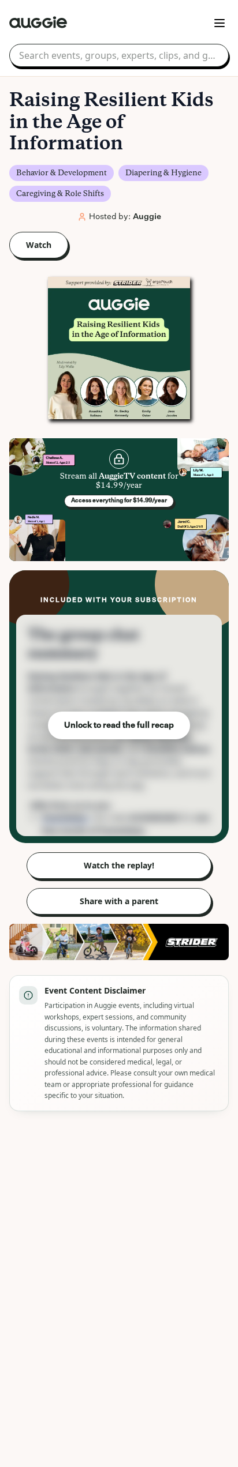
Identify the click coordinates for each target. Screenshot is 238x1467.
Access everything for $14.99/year (119, 500)
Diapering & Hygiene (163, 173)
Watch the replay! (119, 865)
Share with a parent (119, 901)
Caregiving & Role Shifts (60, 194)
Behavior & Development (61, 173)
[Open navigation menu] (219, 23)
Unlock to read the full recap (119, 725)
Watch (38, 244)
